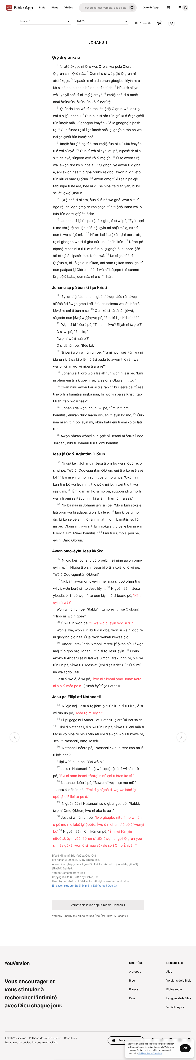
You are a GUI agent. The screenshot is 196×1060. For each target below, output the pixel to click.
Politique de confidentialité (45, 1038)
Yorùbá (56, 916)
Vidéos (68, 7)
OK (185, 1048)
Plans (54, 7)
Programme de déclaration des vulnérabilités (31, 1042)
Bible (42, 7)
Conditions (70, 1038)
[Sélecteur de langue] (168, 7)
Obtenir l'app (150, 7)
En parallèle (145, 23)
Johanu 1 (25, 21)
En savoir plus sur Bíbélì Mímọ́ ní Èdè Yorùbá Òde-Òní (85, 885)
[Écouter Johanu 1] (159, 23)
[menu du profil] (182, 7)
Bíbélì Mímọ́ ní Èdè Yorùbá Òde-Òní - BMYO (89, 916)
